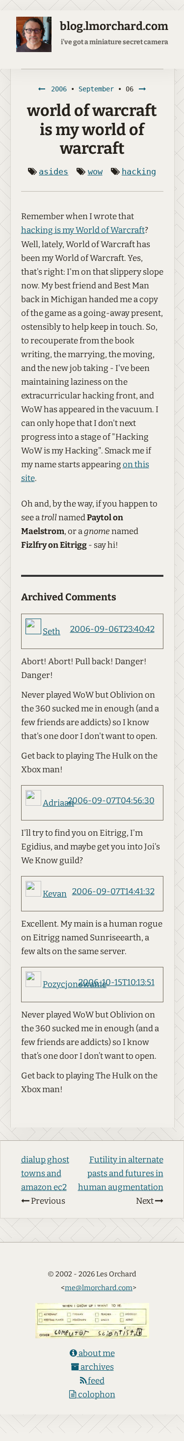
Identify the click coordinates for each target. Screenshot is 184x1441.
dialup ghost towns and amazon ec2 (45, 1173)
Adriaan (58, 803)
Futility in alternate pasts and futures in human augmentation (120, 1173)
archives (96, 1367)
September (96, 89)
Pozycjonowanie (74, 984)
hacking (139, 171)
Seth (51, 631)
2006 (59, 89)
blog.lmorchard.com (114, 26)
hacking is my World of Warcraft (83, 230)
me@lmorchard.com (98, 1287)
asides (53, 171)
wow (95, 171)
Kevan (55, 894)
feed (95, 1381)
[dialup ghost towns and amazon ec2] (41, 89)
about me (96, 1353)
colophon (96, 1394)
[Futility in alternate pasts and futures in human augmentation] (142, 89)
